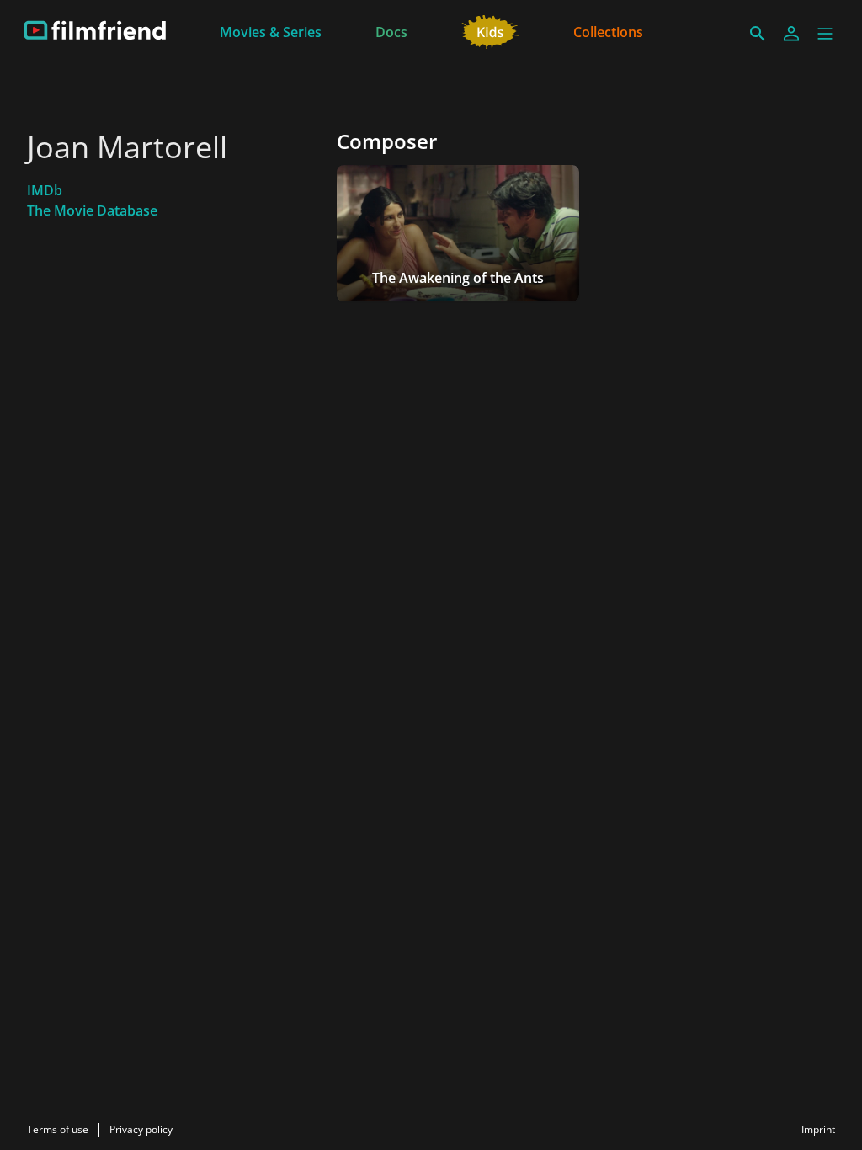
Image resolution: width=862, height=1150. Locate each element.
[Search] (757, 34)
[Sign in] (791, 34)
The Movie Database (92, 210)
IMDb (44, 190)
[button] (825, 34)
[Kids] (490, 30)
